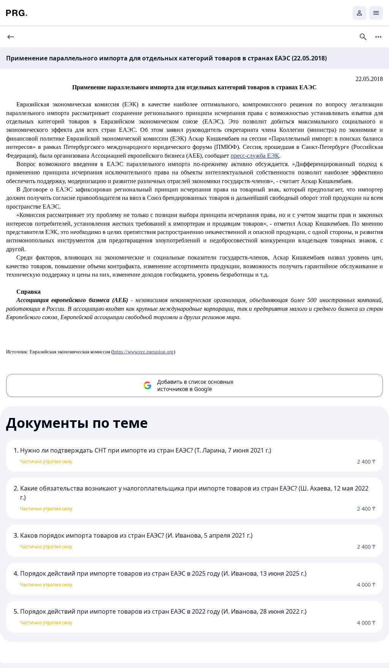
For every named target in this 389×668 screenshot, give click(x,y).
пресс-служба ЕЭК (255, 155)
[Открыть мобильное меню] (376, 13)
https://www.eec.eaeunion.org (143, 352)
